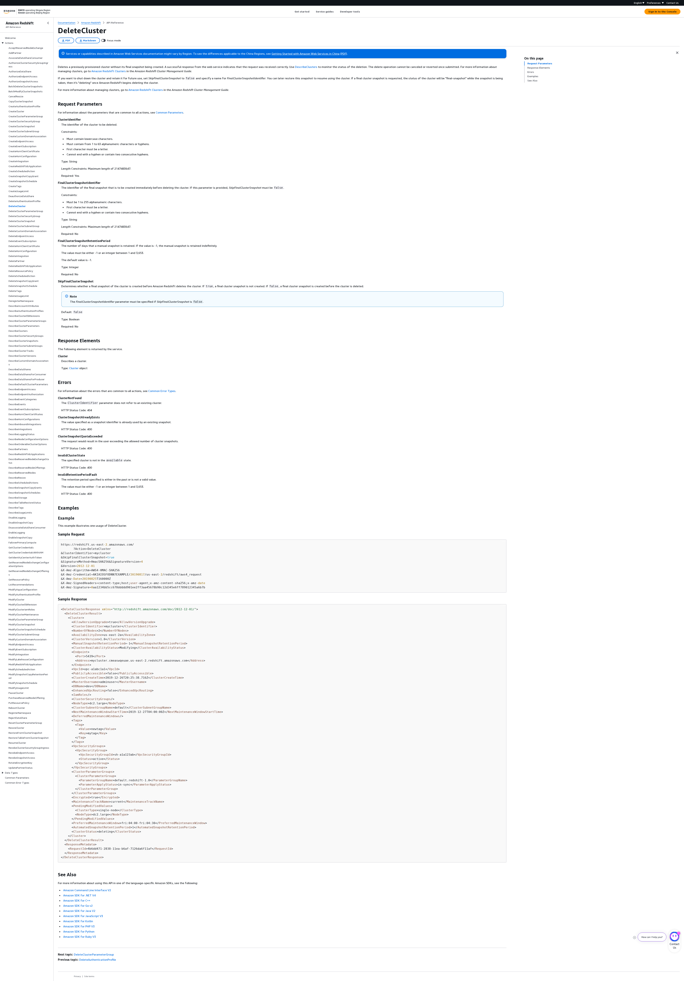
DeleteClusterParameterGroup (94, 954)
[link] (115, 22)
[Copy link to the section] (55, 104)
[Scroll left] (292, 11)
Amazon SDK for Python (78, 931)
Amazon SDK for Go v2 (78, 905)
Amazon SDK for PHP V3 (79, 926)
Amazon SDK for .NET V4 (79, 895)
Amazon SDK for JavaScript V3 (83, 916)
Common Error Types (161, 391)
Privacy (77, 976)
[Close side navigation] (48, 23)
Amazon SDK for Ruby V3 (79, 936)
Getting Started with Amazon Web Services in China (305, 53)
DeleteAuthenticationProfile (97, 959)
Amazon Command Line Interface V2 (87, 890)
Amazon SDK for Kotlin (78, 921)
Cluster (74, 368)
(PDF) (343, 53)
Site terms (89, 976)
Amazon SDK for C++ (76, 900)
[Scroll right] (362, 11)
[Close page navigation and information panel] (677, 53)
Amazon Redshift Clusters (108, 71)
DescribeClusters (306, 67)
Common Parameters (169, 112)
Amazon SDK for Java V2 (79, 911)
